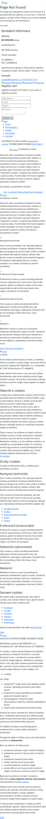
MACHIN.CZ (37, 144)
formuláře (4, 456)
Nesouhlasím (24, 192)
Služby (8, 130)
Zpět (2, 632)
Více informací (6, 348)
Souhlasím (18, 348)
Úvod (7, 124)
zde (31, 450)
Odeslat (6, 117)
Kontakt (9, 136)
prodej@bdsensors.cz (11, 79)
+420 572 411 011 (30, 79)
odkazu (25, 782)
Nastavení (38, 192)
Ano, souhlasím (11, 192)
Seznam (7, 616)
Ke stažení (10, 133)
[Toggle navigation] (43, 2)
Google (7, 610)
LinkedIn (8, 613)
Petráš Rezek (36, 627)
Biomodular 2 (11, 127)
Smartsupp (9, 622)
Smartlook (9, 619)
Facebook (8, 607)
